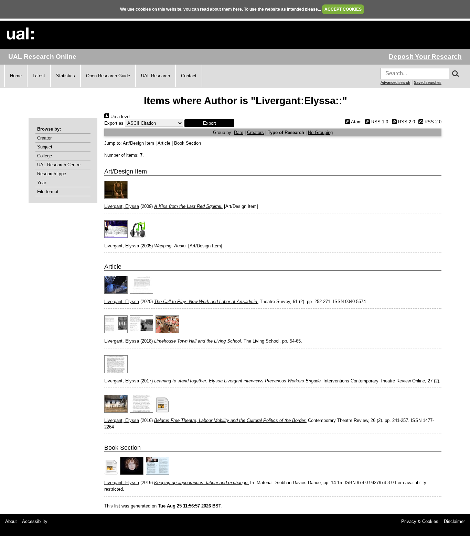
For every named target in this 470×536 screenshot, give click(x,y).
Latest (39, 75)
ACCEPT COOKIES (343, 9)
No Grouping (320, 132)
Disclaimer (454, 521)
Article (164, 143)
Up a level (119, 116)
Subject (44, 146)
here (237, 9)
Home (16, 75)
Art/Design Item (138, 143)
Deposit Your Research (425, 56)
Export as (114, 123)
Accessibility (34, 521)
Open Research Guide (108, 75)
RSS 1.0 (379, 121)
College (44, 155)
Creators (255, 132)
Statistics (65, 75)
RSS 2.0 (406, 121)
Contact (188, 75)
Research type (51, 173)
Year (41, 182)
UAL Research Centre (59, 164)
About (11, 521)
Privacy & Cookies (419, 521)
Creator (44, 138)
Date (238, 132)
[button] (209, 123)
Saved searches (427, 82)
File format (47, 191)
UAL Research (155, 75)
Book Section (187, 143)
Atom (355, 121)
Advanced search (395, 82)
